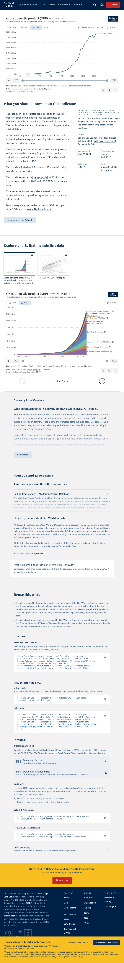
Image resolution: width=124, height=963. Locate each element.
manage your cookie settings (71, 957)
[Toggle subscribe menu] (102, 5)
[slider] (22, 81)
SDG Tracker (69, 924)
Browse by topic (29, 5)
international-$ (40, 177)
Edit (91, 27)
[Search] (95, 5)
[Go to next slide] (102, 381)
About (77, 5)
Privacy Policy (50, 957)
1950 (15, 80)
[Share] (109, 90)
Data (43, 5)
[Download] (103, 90)
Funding (87, 908)
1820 (15, 361)
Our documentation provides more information (50, 791)
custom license (10, 916)
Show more (22, 455)
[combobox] (95, 5)
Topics (67, 898)
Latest (52, 5)
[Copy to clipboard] (102, 657)
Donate (113, 5)
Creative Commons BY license (33, 623)
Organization (90, 903)
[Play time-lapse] (8, 80)
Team (86, 913)
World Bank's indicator (39, 209)
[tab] (13, 27)
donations (43, 946)
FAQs (46, 922)
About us (88, 898)
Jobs (86, 918)
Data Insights (70, 908)
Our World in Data (9, 4)
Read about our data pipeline (27, 554)
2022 (114, 80)
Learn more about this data (79, 86)
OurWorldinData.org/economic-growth (20, 91)
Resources (63, 5)
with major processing (104, 141)
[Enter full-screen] (115, 90)
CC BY (38, 91)
